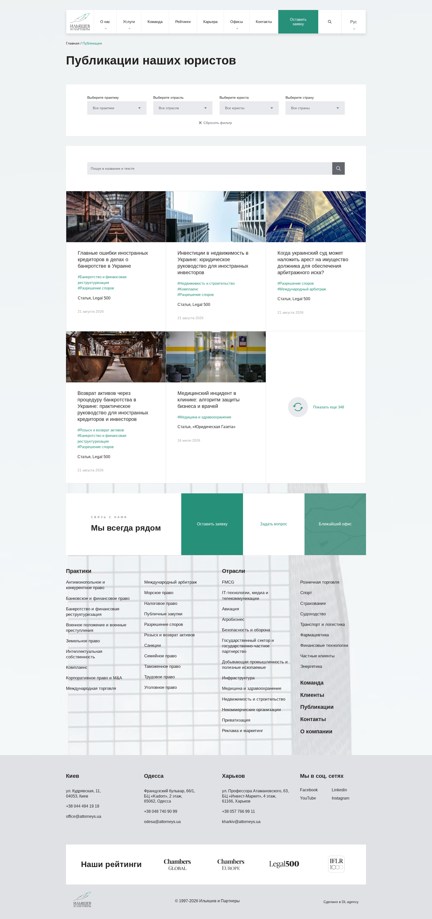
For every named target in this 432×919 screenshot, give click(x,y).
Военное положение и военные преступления (96, 628)
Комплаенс (77, 667)
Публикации (317, 707)
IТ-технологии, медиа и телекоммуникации (245, 595)
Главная (73, 43)
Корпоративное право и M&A (94, 678)
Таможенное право (162, 666)
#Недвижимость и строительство (206, 283)
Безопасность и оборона (246, 630)
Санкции (152, 645)
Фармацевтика (314, 635)
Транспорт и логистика (322, 624)
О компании (316, 731)
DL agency (350, 902)
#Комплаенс (188, 289)
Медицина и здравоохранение (251, 688)
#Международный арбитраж (302, 289)
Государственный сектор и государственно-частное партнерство (248, 646)
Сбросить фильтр (218, 123)
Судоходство (313, 614)
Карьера (210, 21)
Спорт (306, 592)
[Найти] (330, 21)
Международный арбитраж (170, 582)
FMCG (228, 582)
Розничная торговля (319, 582)
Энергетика (311, 666)
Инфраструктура (238, 678)
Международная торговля (91, 688)
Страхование (313, 603)
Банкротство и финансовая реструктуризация (92, 612)
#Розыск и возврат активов (101, 430)
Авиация (230, 609)
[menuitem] (354, 21)
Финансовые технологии (324, 645)
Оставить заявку (298, 21)
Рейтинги (182, 21)
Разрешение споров (163, 624)
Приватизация (236, 720)
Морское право (158, 592)
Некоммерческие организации (251, 709)
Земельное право (83, 641)
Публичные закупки (163, 614)
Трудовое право (159, 677)
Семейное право (160, 656)
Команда (155, 21)
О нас (105, 21)
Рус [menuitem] (353, 21)
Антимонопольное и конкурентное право (85, 585)
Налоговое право (160, 603)
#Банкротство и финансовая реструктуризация (102, 280)
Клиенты (312, 695)
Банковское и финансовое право (98, 598)
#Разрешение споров (96, 288)
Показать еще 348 (328, 407)
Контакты (264, 21)
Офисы (236, 21)
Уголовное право (160, 687)
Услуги (129, 21)
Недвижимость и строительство (253, 699)
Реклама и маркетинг (242, 730)
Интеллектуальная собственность (84, 654)
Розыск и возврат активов (169, 635)
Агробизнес (233, 619)
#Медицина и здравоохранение (204, 417)
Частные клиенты (317, 656)
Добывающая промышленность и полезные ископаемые (255, 665)
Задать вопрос (273, 524)
